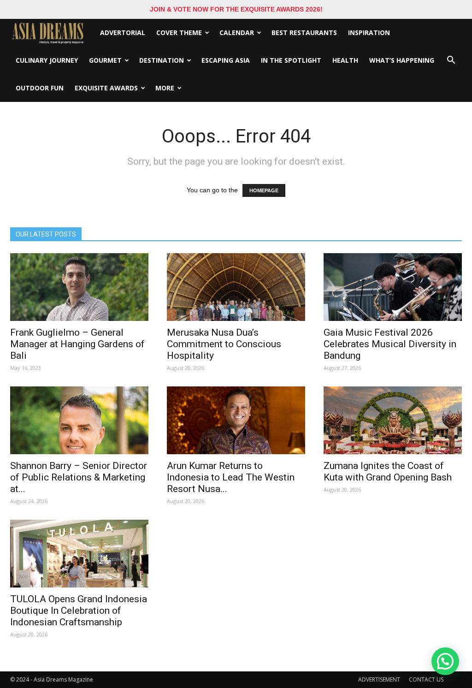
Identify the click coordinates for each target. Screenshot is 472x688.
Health (345, 60)
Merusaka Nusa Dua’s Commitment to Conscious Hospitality (224, 344)
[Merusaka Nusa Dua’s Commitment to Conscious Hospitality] (236, 287)
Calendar (236, 32)
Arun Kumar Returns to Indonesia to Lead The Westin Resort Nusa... (231, 477)
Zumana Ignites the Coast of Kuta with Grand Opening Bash (388, 471)
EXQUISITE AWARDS (106, 87)
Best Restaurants (304, 32)
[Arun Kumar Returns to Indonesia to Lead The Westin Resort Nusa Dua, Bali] (236, 420)
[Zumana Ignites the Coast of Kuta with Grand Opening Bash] (393, 420)
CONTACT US (426, 679)
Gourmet (105, 60)
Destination (161, 60)
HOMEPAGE (263, 190)
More (164, 87)
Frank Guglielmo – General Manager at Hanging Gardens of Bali (77, 344)
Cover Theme (179, 32)
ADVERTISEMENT (379, 679)
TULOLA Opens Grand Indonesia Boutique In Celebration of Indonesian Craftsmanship (78, 610)
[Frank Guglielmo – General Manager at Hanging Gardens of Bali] (79, 287)
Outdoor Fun (40, 87)
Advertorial (122, 32)
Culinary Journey (47, 60)
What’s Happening (401, 60)
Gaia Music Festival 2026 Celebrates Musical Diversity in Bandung (390, 344)
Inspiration (369, 32)
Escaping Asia (225, 60)
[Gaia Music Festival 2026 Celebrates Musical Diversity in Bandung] (393, 287)
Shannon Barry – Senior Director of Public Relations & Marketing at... (78, 477)
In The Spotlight (291, 60)
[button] (451, 60)
